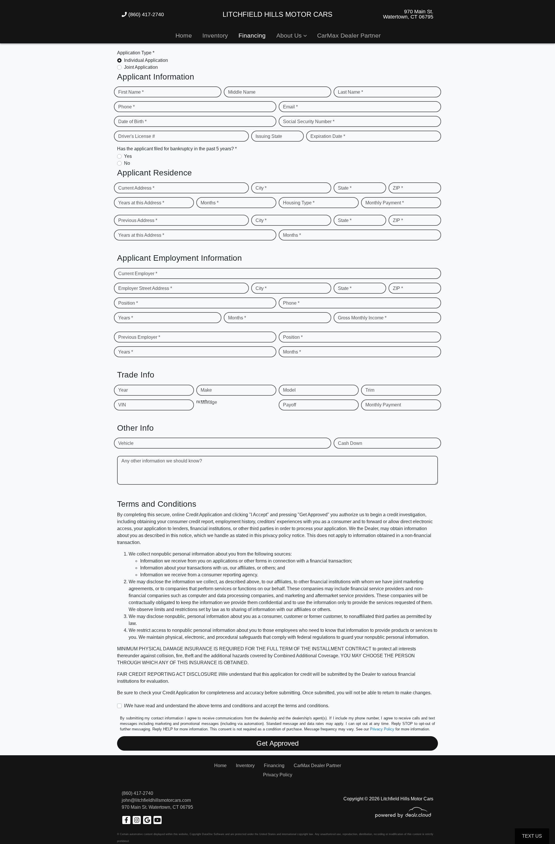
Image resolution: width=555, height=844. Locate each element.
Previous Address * (137, 220)
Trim (369, 390)
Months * (210, 202)
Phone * (126, 106)
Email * (290, 106)
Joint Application (141, 67)
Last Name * (350, 92)
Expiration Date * (327, 136)
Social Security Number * (308, 121)
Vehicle (126, 443)
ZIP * (398, 188)
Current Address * (136, 188)
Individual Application (146, 60)
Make (206, 390)
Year (123, 390)
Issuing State (269, 136)
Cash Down (350, 443)
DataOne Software (213, 834)
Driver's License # (136, 136)
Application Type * (135, 52)
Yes (128, 156)
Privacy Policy (382, 729)
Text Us (532, 836)
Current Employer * (137, 273)
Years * (125, 317)
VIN (122, 404)
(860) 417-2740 (145, 14)
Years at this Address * (141, 202)
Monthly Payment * (384, 202)
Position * (128, 303)
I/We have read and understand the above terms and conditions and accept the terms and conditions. (226, 705)
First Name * (131, 92)
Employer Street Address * (145, 288)
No (127, 163)
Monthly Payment (383, 404)
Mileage (209, 402)
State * (345, 188)
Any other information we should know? (161, 460)
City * (261, 188)
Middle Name (242, 92)
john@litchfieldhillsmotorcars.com (156, 800)
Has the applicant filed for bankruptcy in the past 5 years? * (177, 148)
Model (289, 390)
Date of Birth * (132, 121)
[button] (291, 35)
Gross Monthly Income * (362, 317)
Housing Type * (298, 202)
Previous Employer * (139, 337)
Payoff (289, 404)
